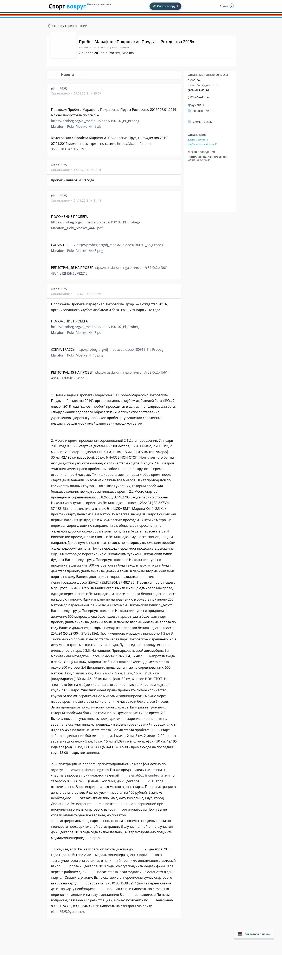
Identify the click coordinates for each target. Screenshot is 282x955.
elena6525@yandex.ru (203, 85)
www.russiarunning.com (90, 769)
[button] (254, 934)
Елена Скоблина (198, 139)
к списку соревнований (69, 26)
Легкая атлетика (99, 4)
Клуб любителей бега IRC (203, 144)
